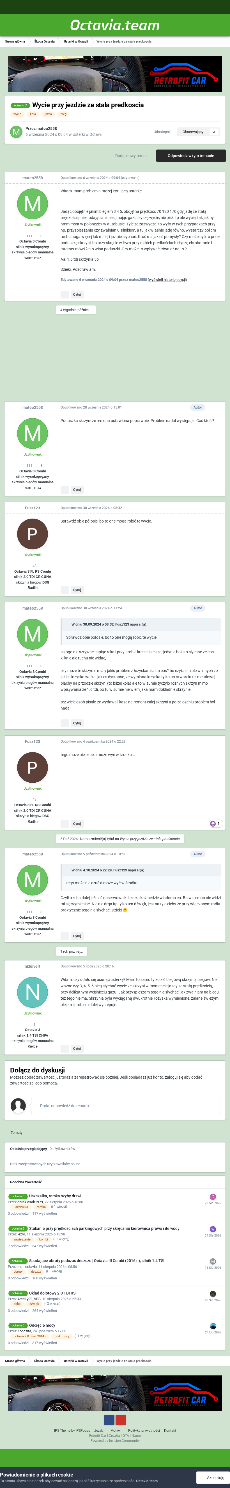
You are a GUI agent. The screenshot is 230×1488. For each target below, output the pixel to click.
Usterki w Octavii (87, 134)
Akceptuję (214, 1477)
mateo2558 (46, 128)
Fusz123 (32, 508)
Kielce (33, 1046)
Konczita (24, 1331)
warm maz (32, 258)
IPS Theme (62, 1431)
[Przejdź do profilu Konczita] (213, 1326)
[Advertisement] (115, 359)
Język (99, 1431)
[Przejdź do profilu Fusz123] (32, 534)
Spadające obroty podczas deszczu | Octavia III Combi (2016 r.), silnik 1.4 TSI (96, 1260)
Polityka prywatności (144, 1431)
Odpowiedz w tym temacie (191, 155)
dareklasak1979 (30, 1202)
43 (34, 566)
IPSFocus (83, 1431)
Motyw (116, 1431)
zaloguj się (174, 1077)
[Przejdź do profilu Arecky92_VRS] (213, 1294)
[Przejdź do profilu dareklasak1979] (213, 1197)
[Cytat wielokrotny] (65, 294)
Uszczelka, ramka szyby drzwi (55, 1196)
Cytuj (77, 295)
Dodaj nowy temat (131, 155)
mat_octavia (27, 1267)
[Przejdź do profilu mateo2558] (16, 132)
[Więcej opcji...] (215, 177)
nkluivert (32, 966)
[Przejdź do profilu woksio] (213, 1229)
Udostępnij (161, 132)
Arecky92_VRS (29, 1299)
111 (29, 236)
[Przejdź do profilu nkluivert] (32, 992)
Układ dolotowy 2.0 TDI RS (52, 1293)
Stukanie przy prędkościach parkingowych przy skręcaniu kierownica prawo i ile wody (104, 1228)
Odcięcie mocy (42, 1325)
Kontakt (170, 1431)
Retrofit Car (97, 1436)
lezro (21, 1234)
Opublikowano (90, 178)
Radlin (33, 588)
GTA (126, 1436)
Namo (84, 839)
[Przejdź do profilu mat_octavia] (213, 1261)
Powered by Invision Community (115, 1441)
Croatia (114, 1436)
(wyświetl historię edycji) (167, 279)
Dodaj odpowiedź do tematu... (65, 1106)
